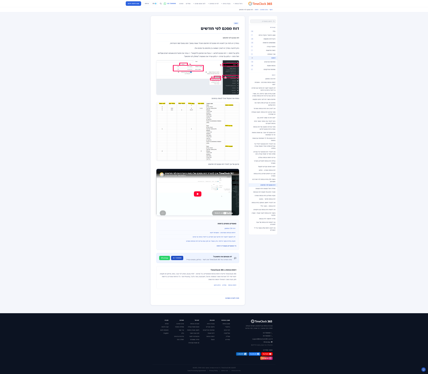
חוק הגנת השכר (194, 333)
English (166, 333)
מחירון (224, 285)
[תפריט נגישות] (423, 369)
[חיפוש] (161, 3)
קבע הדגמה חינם (133, 3)
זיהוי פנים (227, 330)
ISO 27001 (180, 339)
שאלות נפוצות (179, 327)
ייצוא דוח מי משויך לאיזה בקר (266, 118)
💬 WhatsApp (268, 342)
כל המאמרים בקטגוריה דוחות (226, 246)
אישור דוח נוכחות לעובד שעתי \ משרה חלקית (263, 214)
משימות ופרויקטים (209, 330)
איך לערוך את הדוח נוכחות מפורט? (264, 108)
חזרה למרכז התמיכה (232, 298)
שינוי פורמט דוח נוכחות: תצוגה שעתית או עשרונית (263, 113)
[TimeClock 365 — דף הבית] (260, 4)
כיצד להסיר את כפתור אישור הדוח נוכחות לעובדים (264, 122)
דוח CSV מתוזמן (270, 79)
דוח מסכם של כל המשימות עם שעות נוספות (263, 139)
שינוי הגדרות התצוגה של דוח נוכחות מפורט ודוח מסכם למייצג (264, 128)
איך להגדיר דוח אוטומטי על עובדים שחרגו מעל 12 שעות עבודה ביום (264, 153)
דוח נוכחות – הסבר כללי (267, 206)
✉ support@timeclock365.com (262, 339)
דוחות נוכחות (232, 285)
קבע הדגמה (165, 327)
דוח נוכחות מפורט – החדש (267, 170)
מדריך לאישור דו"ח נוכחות (267, 219)
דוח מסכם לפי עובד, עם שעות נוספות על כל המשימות (263, 133)
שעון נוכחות (226, 324)
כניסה (147, 3)
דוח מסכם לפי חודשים (268, 185)
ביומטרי (227, 327)
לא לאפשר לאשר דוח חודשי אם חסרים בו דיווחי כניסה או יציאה (263, 89)
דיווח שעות (211, 333)
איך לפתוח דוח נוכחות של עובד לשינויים (265, 223)
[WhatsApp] (165, 3)
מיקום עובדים (210, 327)
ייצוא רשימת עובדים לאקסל (266, 167)
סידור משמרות (194, 339)
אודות (167, 324)
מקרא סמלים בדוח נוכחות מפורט (265, 195)
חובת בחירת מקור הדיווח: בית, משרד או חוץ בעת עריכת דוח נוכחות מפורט (263, 95)
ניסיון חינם (217, 285)
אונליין (228, 336)
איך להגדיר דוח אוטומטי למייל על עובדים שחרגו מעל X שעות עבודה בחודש (264, 146)
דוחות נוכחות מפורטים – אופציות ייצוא (265, 83)
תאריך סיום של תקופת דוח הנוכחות (264, 192)
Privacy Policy (213, 371)
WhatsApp (164, 258)
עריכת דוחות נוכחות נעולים (266, 157)
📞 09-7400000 (268, 336)
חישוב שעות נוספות (193, 330)
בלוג (182, 333)
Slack (213, 339)
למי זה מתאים (214, 4)
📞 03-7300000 (268, 333)
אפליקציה (227, 333)
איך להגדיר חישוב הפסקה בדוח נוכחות (263, 202)
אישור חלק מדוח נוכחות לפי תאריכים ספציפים (263, 180)
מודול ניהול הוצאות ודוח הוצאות (265, 188)
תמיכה (181, 4)
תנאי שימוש (224, 371)
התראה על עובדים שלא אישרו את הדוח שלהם (265, 104)
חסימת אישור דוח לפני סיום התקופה (264, 99)
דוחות (256, 10)
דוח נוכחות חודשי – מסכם (267, 199)
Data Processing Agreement (197, 371)
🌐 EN (154, 3)
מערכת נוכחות (194, 324)
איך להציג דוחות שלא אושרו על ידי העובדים (264, 229)
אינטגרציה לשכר (194, 336)
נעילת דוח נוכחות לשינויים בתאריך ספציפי (264, 162)
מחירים (188, 4)
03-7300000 (171, 3)
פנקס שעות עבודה (193, 327)
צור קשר (181, 330)
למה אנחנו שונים (200, 4)
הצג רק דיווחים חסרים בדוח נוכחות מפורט (264, 175)
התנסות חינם (164, 330)
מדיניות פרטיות (179, 336)
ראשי (271, 10)
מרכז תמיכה (264, 10)
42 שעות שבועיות (193, 343)
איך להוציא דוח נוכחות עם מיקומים (264, 209)
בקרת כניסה (226, 4)
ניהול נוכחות (238, 4)
